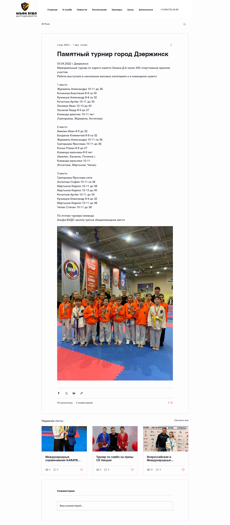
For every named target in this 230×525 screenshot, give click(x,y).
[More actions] (171, 45)
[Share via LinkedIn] (73, 393)
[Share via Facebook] (58, 393)
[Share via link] (81, 393)
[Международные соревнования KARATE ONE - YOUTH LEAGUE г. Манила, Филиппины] (64, 438)
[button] (184, 24)
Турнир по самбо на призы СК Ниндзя (114, 458)
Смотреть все (181, 420)
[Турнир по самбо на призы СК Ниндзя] (115, 438)
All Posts (45, 24)
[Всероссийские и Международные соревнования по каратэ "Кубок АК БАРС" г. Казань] (165, 438)
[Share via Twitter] (66, 393)
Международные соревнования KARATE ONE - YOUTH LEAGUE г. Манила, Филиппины (62, 458)
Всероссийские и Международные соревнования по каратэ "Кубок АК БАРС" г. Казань (164, 458)
